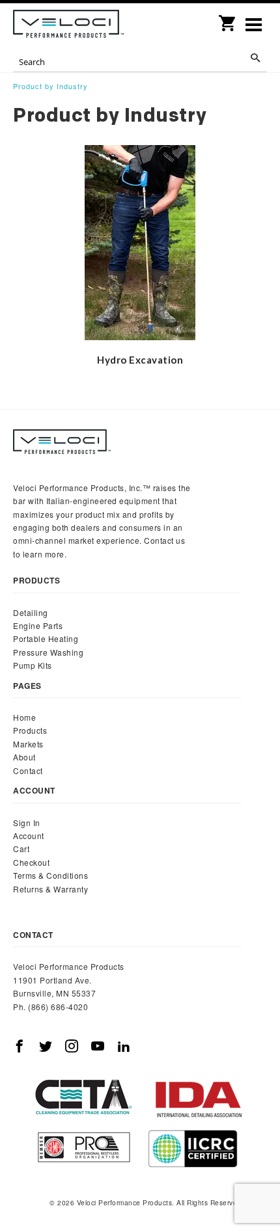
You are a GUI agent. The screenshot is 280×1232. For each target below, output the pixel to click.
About (24, 756)
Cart (21, 848)
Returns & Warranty (50, 888)
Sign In (26, 822)
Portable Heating (45, 638)
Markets (28, 743)
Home (24, 717)
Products (30, 730)
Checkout (31, 862)
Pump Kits (32, 665)
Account (28, 835)
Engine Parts (38, 625)
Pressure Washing (48, 652)
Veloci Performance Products (68, 26)
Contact (28, 770)
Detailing (30, 612)
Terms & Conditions (50, 875)
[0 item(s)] (228, 18)
